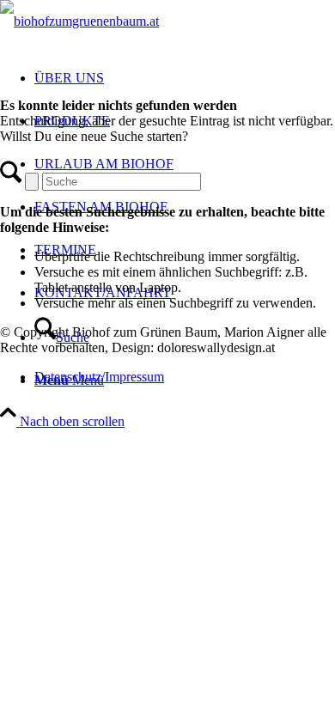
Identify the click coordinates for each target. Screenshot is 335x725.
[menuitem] (184, 377)
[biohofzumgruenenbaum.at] (79, 21)
